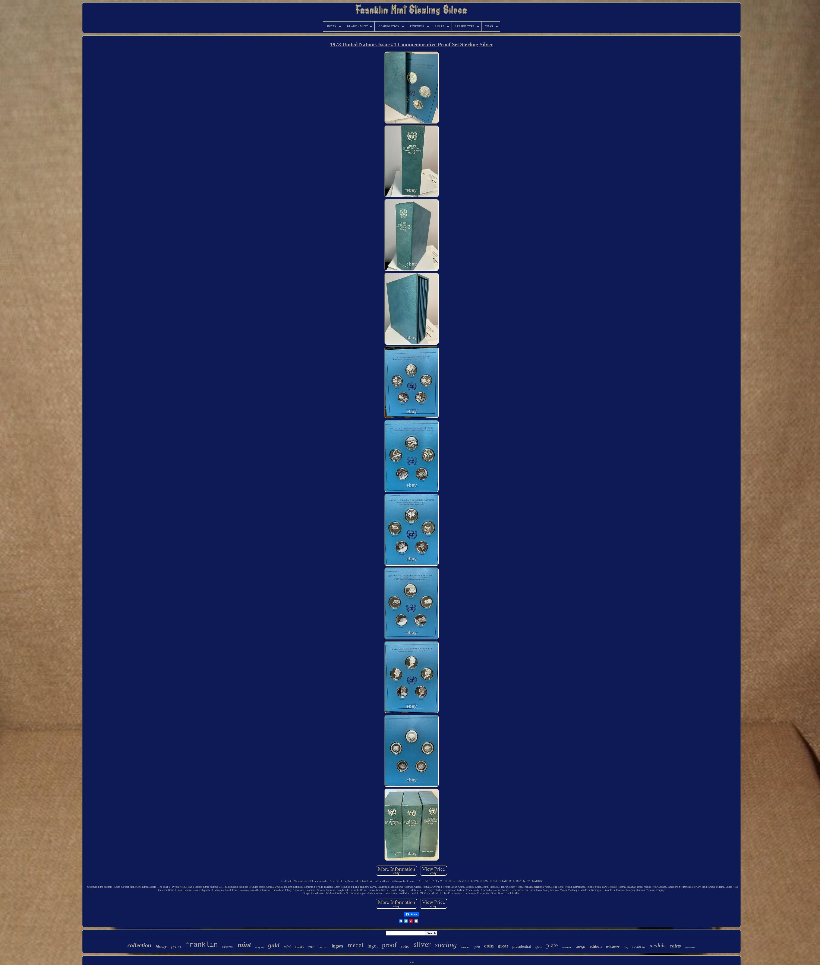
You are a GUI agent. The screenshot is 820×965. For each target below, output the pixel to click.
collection (139, 945)
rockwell (638, 946)
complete (259, 947)
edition (596, 946)
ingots (338, 946)
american (566, 947)
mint (244, 945)
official (538, 947)
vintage (581, 947)
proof (389, 945)
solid (405, 946)
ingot (373, 946)
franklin (201, 945)
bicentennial (690, 947)
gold (274, 945)
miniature (612, 947)
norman (465, 947)
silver (422, 944)
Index (411, 962)
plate (552, 945)
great (503, 946)
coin (489, 946)
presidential (521, 946)
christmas (227, 947)
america (322, 947)
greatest (176, 947)
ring (626, 947)
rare (311, 947)
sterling (446, 945)
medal (355, 945)
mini (287, 946)
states (299, 946)
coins (675, 946)
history (161, 946)
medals (657, 945)
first (477, 947)
